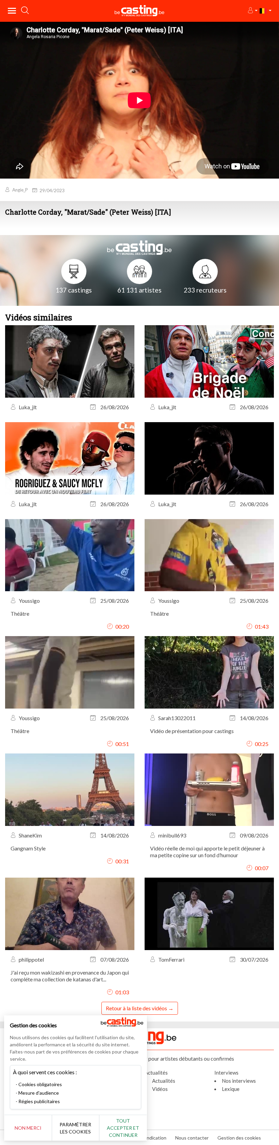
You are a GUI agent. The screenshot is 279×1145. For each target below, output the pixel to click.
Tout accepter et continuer (123, 1128)
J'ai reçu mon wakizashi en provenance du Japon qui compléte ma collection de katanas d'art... (70, 975)
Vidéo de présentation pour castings (192, 731)
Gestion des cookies (239, 1138)
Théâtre (20, 613)
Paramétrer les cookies (75, 1128)
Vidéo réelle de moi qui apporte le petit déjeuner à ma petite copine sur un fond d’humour (207, 851)
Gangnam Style (28, 848)
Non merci (28, 1128)
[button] (252, 10)
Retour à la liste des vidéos (136, 1008)
